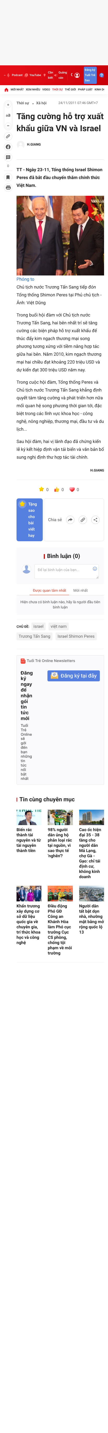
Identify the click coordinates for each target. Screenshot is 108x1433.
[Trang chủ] (6, 89)
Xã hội (41, 103)
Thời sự (57, 89)
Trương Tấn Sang (34, 636)
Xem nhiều (33, 89)
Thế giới (70, 89)
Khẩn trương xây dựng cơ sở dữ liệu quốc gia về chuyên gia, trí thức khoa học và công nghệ (28, 924)
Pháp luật (85, 89)
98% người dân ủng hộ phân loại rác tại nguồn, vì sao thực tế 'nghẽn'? (60, 842)
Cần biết (50, 75)
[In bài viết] (8, 187)
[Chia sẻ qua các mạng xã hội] (95, 520)
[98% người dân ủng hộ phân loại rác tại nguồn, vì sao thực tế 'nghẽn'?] (60, 817)
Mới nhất (17, 89)
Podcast (17, 75)
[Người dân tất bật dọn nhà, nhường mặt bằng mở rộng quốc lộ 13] (91, 893)
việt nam (59, 626)
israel (39, 626)
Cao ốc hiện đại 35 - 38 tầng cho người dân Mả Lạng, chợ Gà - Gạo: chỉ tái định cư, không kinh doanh (90, 853)
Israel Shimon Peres (76, 636)
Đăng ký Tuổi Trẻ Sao (90, 75)
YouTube (35, 75)
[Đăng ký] (73, 676)
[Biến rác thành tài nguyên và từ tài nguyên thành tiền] (29, 817)
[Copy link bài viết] (83, 520)
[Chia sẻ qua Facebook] (70, 520)
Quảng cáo (62, 75)
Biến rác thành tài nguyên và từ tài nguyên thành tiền (29, 840)
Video (46, 89)
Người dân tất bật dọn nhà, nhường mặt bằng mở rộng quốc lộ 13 (91, 919)
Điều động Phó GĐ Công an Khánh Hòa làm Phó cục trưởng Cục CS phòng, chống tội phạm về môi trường (60, 929)
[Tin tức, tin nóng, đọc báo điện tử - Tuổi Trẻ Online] (5, 75)
